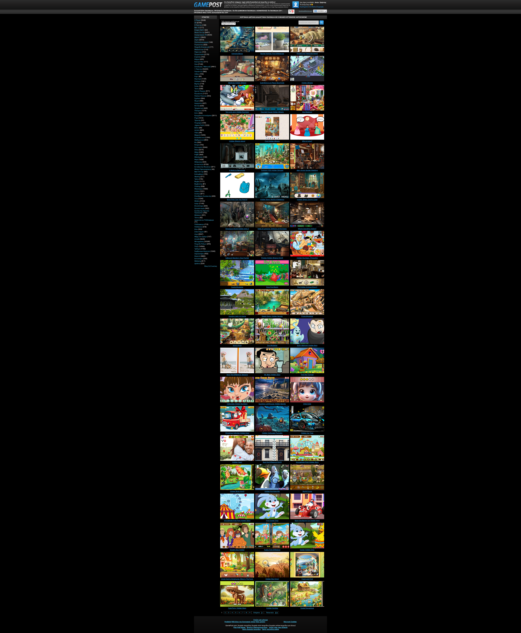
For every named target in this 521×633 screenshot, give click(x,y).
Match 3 (197, 37)
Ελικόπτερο (198, 206)
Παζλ (196, 246)
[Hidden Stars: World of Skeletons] (272, 185)
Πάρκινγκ (198, 52)
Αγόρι (196, 203)
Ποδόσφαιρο (199, 224)
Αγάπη (196, 191)
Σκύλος (197, 194)
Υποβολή (227, 622)
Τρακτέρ (197, 120)
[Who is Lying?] (307, 127)
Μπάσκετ (197, 215)
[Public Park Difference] (272, 535)
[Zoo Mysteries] (272, 331)
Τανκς (196, 89)
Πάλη (196, 133)
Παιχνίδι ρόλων (200, 244)
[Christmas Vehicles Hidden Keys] (237, 419)
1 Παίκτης (198, 69)
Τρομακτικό (198, 108)
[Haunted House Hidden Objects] (272, 98)
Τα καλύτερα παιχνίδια (203, 11)
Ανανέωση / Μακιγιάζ (202, 67)
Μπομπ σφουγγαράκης (202, 169)
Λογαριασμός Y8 (200, 35)
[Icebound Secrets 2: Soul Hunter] (237, 244)
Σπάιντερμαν (199, 232)
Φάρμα (196, 59)
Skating (197, 177)
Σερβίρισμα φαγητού (202, 251)
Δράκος (197, 263)
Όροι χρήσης (260, 622)
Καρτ (196, 76)
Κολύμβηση (198, 174)
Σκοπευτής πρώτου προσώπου (201, 212)
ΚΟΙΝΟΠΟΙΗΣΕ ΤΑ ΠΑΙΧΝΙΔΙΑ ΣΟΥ (269, 11)
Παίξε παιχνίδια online (270, 629)
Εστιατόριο (198, 259)
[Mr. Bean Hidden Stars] (272, 360)
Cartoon (197, 81)
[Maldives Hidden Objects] (237, 68)
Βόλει (196, 128)
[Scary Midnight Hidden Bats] (307, 331)
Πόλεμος (197, 111)
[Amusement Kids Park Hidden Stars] (237, 506)
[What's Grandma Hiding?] (307, 214)
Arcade (197, 239)
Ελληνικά (321, 11)
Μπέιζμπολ (198, 157)
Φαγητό (197, 256)
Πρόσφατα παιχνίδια (222, 11)
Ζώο (196, 64)
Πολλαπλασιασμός (201, 42)
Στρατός (197, 57)
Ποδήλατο (198, 227)
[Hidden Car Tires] (307, 419)
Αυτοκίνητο (198, 164)
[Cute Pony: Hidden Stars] (237, 594)
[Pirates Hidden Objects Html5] (272, 244)
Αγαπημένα (304, 7)
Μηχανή (197, 135)
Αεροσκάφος (199, 254)
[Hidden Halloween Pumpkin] (272, 419)
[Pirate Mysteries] (307, 302)
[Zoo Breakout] (307, 98)
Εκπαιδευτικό (199, 137)
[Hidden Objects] (307, 68)
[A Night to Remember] (237, 156)
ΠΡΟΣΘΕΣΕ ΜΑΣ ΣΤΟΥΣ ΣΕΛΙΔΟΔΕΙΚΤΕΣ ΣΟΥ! (211, 13)
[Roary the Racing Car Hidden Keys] (307, 506)
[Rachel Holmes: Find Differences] (272, 39)
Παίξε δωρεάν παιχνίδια (251, 629)
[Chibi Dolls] (307, 389)
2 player (197, 20)
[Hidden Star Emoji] (272, 565)
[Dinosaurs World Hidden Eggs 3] (237, 214)
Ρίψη (196, 118)
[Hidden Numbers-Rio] (272, 477)
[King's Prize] (237, 331)
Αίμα (196, 234)
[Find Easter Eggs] (272, 506)
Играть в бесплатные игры (257, 627)
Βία (195, 142)
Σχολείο (197, 98)
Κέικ (196, 229)
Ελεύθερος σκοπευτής (202, 196)
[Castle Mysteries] (237, 273)
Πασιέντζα (198, 71)
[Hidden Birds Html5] (237, 477)
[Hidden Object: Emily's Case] (307, 185)
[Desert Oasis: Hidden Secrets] (272, 302)
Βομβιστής (198, 184)
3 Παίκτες (198, 25)
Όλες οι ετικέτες (210, 266)
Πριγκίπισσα (199, 54)
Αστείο (197, 130)
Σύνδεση (312, 7)
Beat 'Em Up (198, 172)
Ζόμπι (196, 40)
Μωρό (196, 101)
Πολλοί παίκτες (200, 96)
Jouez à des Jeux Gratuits (278, 627)
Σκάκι (196, 86)
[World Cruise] (307, 477)
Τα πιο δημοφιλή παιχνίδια (244, 11)
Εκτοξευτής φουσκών (202, 167)
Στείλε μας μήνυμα (260, 620)
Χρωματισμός (199, 208)
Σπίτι (196, 113)
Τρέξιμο (197, 249)
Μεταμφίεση (199, 241)
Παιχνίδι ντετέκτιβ (201, 47)
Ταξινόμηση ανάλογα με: (230, 21)
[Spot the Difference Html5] (272, 448)
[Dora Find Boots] (272, 273)
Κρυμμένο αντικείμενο (202, 115)
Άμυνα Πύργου (199, 91)
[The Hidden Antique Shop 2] (307, 273)
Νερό (196, 159)
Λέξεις (196, 74)
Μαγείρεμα (198, 189)
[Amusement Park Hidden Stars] (307, 448)
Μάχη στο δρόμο (200, 237)
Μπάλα (197, 201)
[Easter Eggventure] (307, 594)
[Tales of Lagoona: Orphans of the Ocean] (272, 214)
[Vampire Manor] (237, 39)
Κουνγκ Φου (199, 62)
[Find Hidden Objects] (272, 127)
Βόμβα (196, 181)
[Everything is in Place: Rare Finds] (272, 68)
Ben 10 (196, 28)
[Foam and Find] (307, 565)
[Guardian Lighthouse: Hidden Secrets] (272, 389)
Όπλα (196, 150)
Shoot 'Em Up (199, 32)
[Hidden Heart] (237, 448)
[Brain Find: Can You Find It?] (237, 185)
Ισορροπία (198, 103)
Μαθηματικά (199, 140)
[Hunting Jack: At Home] (237, 302)
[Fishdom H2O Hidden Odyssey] (272, 156)
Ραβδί (196, 155)
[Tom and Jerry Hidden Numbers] (237, 98)
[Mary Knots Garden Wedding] (307, 156)
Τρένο (196, 179)
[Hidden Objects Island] (237, 127)
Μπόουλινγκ (199, 49)
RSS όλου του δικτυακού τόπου (243, 622)
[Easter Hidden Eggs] (307, 535)
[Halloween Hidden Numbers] (237, 389)
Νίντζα (197, 106)
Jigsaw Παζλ (199, 125)
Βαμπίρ (197, 84)
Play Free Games (239, 627)
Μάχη (196, 152)
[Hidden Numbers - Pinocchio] (307, 244)
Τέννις (196, 218)
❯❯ (272, 613)
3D (195, 23)
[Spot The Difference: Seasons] (237, 360)
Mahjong (197, 261)
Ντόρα (196, 145)
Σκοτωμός (198, 147)
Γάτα (196, 199)
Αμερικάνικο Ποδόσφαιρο (204, 220)
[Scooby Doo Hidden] (237, 535)
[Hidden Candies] (272, 594)
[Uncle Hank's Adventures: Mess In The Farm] (237, 565)
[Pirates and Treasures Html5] (307, 39)
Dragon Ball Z (199, 30)
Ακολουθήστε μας (305, 11)
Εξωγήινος (198, 93)
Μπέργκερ (198, 162)
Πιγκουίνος (198, 45)
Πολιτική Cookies (290, 622)
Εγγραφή (320, 7)
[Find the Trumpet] (307, 360)
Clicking (197, 186)
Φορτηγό (197, 79)
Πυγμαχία (198, 123)
